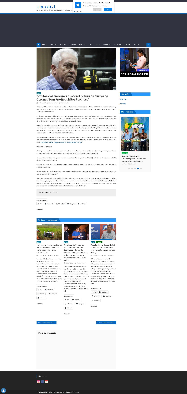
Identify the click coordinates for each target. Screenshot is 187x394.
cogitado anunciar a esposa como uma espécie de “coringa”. (62, 142)
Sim (108, 10)
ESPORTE (128, 45)
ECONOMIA (118, 45)
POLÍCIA (136, 45)
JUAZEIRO (63, 45)
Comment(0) (65, 103)
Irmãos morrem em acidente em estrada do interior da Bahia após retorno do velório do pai (49, 249)
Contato (52, 45)
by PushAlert (79, 11)
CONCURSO (107, 45)
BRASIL (98, 45)
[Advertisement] (93, 28)
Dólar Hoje (123, 99)
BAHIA (90, 45)
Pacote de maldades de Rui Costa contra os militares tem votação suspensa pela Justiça (103, 249)
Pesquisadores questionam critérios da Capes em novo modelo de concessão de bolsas (47, 323)
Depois (97, 10)
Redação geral (53, 103)
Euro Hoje (123, 104)
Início (44, 45)
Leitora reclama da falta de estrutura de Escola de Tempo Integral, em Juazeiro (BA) (107, 323)
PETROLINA (72, 45)
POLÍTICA (82, 45)
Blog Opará (46, 7)
